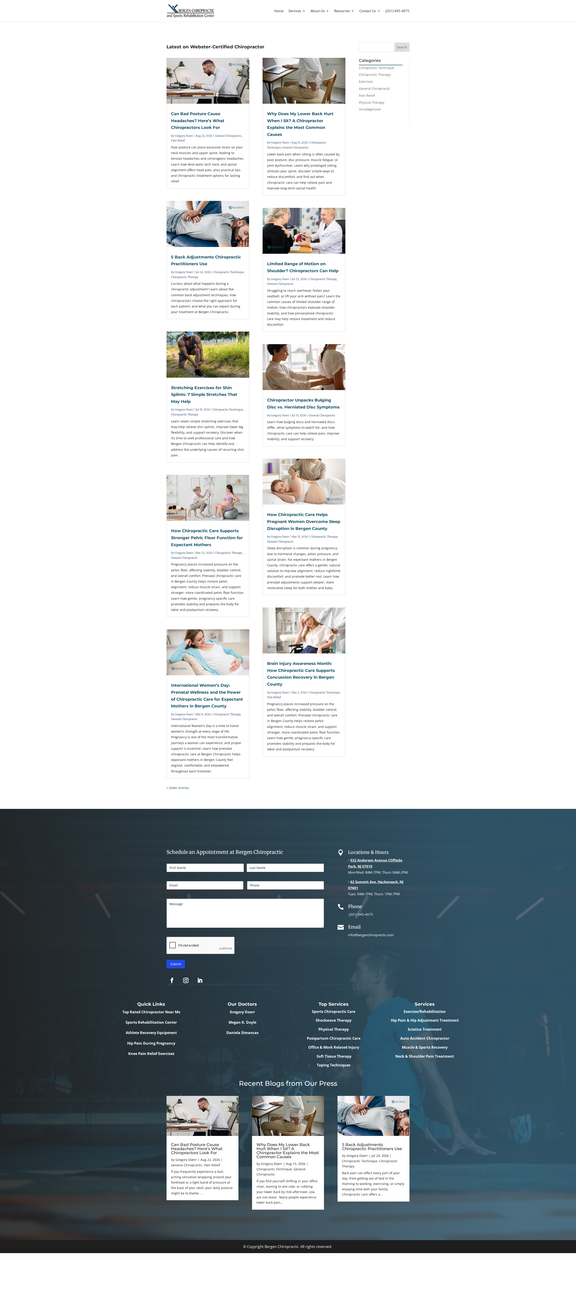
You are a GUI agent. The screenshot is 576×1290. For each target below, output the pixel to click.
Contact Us (367, 11)
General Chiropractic (228, 135)
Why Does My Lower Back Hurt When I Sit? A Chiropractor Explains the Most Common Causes (287, 1150)
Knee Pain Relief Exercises (151, 1053)
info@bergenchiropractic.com (371, 935)
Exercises (366, 81)
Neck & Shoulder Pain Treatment (424, 1056)
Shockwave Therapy (333, 1020)
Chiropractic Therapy (184, 277)
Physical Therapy (371, 102)
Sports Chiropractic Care (333, 1011)
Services (294, 11)
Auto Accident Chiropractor (424, 1038)
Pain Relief (178, 140)
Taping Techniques (333, 1065)
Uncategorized (370, 109)
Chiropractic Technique (228, 272)
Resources (342, 11)
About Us (317, 11)
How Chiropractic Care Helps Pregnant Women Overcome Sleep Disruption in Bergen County (303, 521)
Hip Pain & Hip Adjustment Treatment (425, 1020)
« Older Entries (177, 788)
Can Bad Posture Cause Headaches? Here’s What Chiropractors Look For (197, 120)
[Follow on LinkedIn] (199, 980)
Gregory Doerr (184, 135)
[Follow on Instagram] (185, 980)
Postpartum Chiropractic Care (333, 1038)
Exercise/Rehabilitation (425, 1011)
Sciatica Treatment (425, 1029)
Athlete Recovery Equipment (151, 1032)
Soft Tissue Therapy (333, 1056)
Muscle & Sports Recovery (425, 1047)
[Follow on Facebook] (171, 980)
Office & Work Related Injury (333, 1047)
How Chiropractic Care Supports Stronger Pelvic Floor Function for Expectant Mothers (207, 537)
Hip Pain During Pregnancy (151, 1043)
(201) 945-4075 (397, 11)
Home (279, 11)
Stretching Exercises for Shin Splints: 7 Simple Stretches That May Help (204, 394)
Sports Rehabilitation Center (151, 1022)
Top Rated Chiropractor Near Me (151, 1012)
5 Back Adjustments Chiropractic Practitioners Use (372, 1146)
